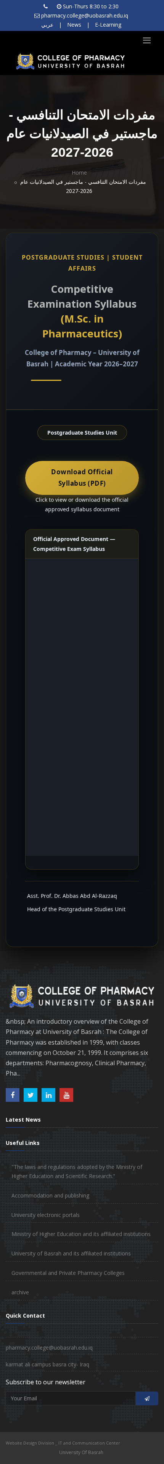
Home (79, 172)
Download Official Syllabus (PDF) (82, 477)
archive (20, 1292)
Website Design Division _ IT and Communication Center (63, 1443)
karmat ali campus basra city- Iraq (47, 1364)
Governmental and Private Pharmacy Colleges (68, 1272)
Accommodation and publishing (50, 1195)
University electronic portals (45, 1214)
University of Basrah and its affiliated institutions (71, 1253)
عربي (47, 24)
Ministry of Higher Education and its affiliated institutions (81, 1234)
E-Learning (108, 24)
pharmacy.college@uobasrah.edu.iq (84, 15)
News (74, 24)
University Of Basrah (81, 1452)
